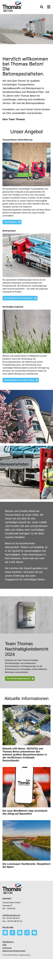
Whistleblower (8, 942)
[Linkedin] (5, 932)
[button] (41, 7)
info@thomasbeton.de (11, 915)
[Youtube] (34, 932)
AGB (4, 945)
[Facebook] (19, 932)
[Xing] (12, 932)
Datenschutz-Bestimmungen (14, 951)
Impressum (7, 948)
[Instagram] (27, 932)
